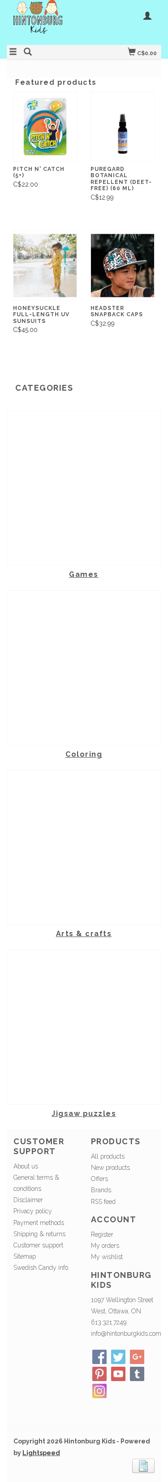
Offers (99, 1178)
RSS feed (103, 1201)
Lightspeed (41, 1452)
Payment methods (38, 1222)
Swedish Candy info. (41, 1267)
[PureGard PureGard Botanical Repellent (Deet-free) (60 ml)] (122, 126)
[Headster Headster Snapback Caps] (122, 265)
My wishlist (107, 1256)
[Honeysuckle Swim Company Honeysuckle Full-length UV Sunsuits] (45, 265)
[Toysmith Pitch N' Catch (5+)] (45, 126)
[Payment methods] (143, 1465)
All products (108, 1156)
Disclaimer (28, 1199)
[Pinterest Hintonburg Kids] (99, 1374)
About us (25, 1166)
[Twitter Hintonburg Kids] (118, 1357)
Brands (101, 1190)
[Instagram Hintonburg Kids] (99, 1391)
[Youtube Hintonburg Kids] (118, 1374)
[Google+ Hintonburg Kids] (137, 1357)
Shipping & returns (39, 1234)
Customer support (38, 1245)
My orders (105, 1245)
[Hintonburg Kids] (45, 21)
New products (110, 1167)
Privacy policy (32, 1211)
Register (102, 1234)
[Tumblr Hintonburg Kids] (137, 1374)
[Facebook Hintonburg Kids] (99, 1357)
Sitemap (24, 1256)
